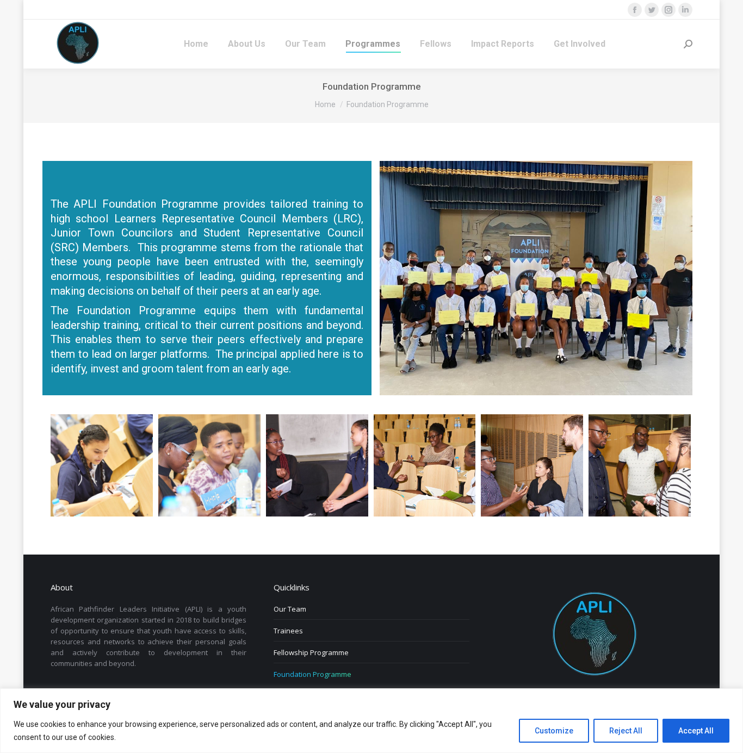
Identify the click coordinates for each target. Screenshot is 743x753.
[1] (209, 465)
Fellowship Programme (311, 652)
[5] (532, 465)
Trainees (288, 631)
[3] (102, 465)
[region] (371, 720)
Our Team (290, 609)
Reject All (625, 730)
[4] (425, 465)
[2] (317, 465)
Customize (554, 730)
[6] (640, 465)
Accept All (696, 730)
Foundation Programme (312, 674)
